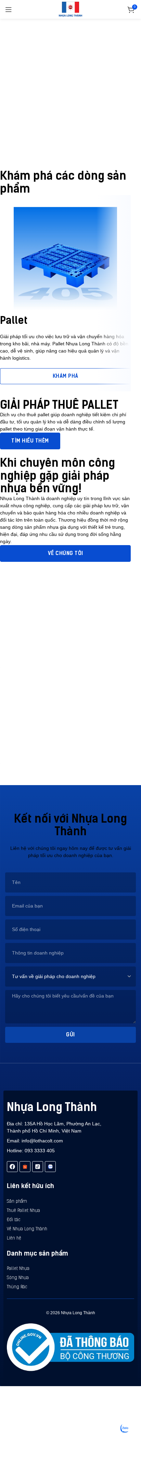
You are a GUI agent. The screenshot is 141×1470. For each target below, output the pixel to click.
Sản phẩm (17, 1201)
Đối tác (14, 1219)
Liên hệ (14, 1238)
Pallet (13, 320)
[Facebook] (12, 1166)
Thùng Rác (17, 1287)
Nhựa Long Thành (52, 1107)
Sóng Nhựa (18, 1277)
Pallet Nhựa (18, 1268)
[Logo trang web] (70, 9)
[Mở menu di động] (8, 9)
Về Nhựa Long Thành (27, 1229)
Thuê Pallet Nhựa (23, 1210)
